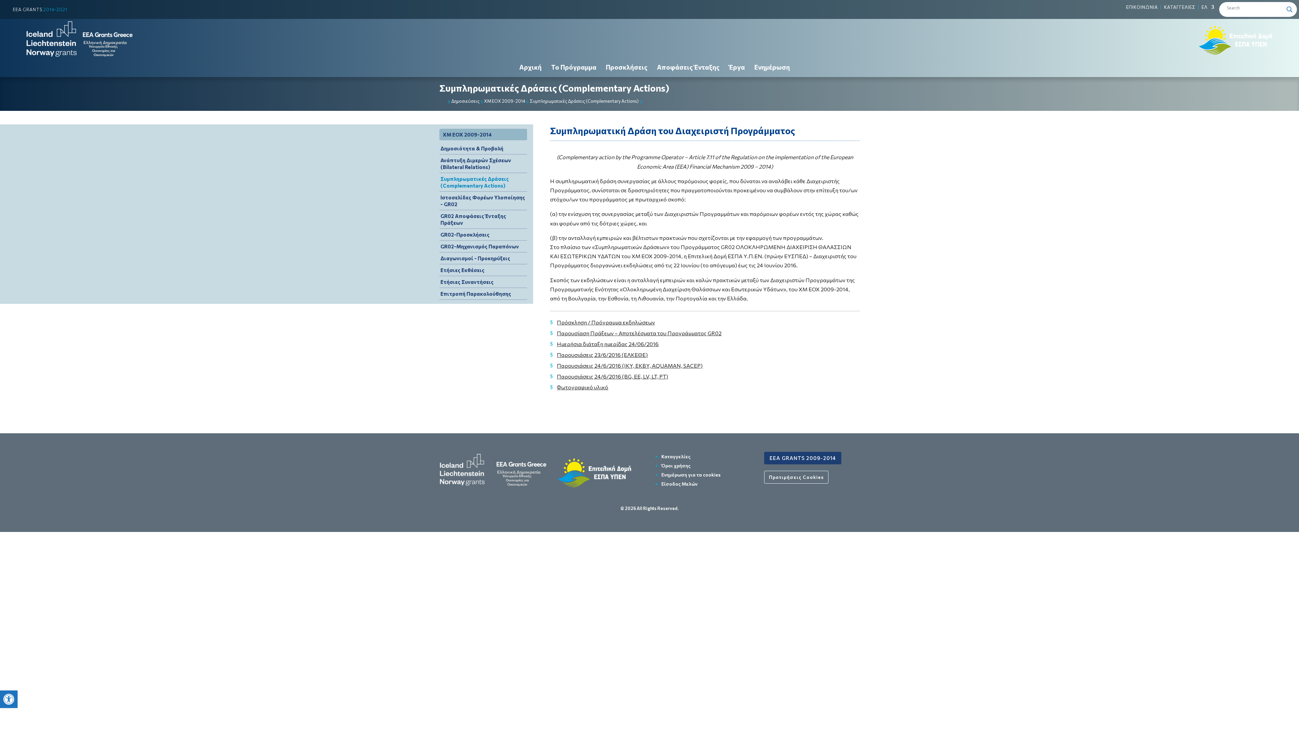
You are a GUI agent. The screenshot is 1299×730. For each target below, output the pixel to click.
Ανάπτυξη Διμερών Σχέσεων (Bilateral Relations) (475, 163)
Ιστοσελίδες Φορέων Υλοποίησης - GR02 (482, 200)
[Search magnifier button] (1289, 9)
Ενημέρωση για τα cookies (691, 475)
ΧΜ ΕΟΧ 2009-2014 (467, 134)
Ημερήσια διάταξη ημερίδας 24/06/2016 (608, 344)
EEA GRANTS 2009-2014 (803, 458)
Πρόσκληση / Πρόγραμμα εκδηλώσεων (606, 322)
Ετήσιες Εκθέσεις (462, 270)
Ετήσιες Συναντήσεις (467, 282)
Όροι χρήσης (675, 465)
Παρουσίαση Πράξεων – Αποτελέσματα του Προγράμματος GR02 (639, 333)
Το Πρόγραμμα (573, 67)
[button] (9, 699)
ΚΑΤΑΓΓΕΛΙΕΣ (1179, 7)
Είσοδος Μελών (679, 484)
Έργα (737, 67)
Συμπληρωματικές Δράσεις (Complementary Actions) (554, 88)
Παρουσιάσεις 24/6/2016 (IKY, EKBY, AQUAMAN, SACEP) (630, 365)
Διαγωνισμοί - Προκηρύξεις (475, 258)
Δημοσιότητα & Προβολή (471, 148)
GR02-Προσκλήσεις (464, 235)
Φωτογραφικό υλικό (582, 387)
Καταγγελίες (675, 456)
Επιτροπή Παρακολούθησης (475, 294)
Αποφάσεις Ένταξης (688, 67)
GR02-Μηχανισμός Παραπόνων (479, 246)
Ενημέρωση (772, 67)
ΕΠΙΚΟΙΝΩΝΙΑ (1142, 7)
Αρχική (530, 67)
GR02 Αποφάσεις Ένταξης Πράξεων (473, 219)
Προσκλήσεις (626, 67)
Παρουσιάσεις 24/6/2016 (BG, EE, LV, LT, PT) (612, 376)
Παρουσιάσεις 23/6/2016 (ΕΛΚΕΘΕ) (602, 354)
